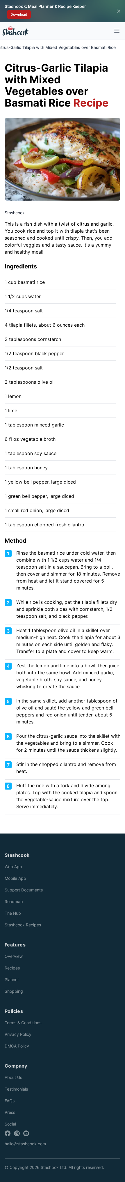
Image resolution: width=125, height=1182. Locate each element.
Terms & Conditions (23, 1022)
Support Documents (24, 889)
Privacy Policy (18, 1034)
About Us (13, 1077)
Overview (14, 956)
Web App (13, 866)
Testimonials (16, 1089)
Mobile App (15, 878)
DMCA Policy (17, 1045)
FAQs (10, 1100)
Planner (12, 979)
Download (18, 14)
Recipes (12, 967)
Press (10, 1112)
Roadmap (14, 901)
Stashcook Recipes (23, 924)
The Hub (13, 913)
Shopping (14, 991)
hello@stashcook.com (25, 1143)
